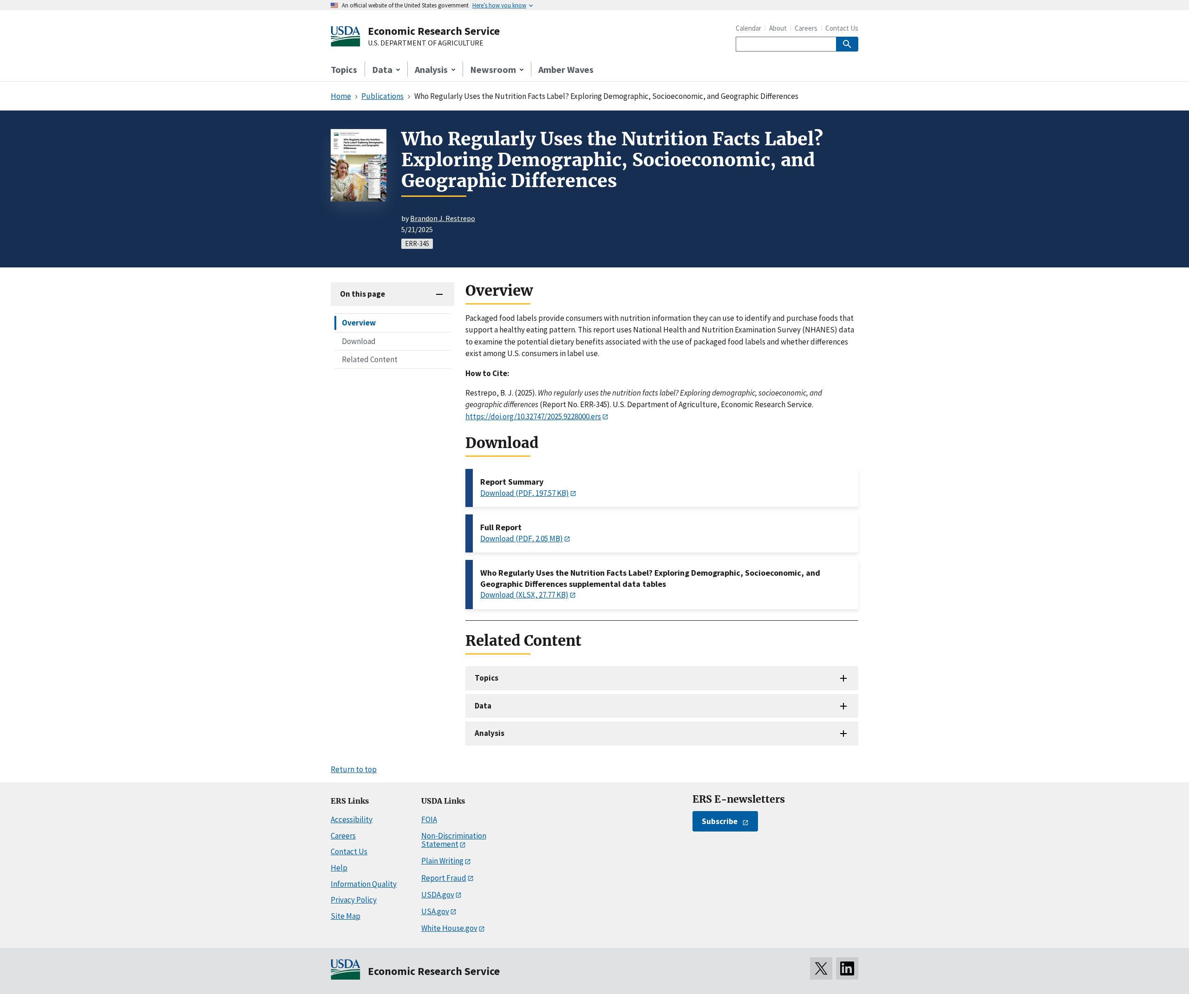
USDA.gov (437, 895)
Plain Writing (442, 861)
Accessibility (351, 819)
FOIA (429, 819)
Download (359, 341)
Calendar (748, 28)
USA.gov (435, 911)
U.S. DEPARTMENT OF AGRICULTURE (425, 43)
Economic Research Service (434, 31)
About (778, 28)
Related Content (370, 359)
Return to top (354, 769)
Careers (806, 28)
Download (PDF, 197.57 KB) (524, 493)
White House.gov (449, 928)
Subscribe (720, 821)
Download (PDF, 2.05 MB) (521, 538)
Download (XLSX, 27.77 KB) (524, 595)
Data (483, 706)
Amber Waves (566, 69)
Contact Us (841, 28)
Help (339, 868)
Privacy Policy (354, 900)
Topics (344, 69)
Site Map (345, 916)
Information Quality (364, 884)
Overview (359, 323)
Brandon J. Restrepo (442, 218)
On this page (362, 294)
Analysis (489, 733)
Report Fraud (443, 878)
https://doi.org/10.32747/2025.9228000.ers (533, 416)
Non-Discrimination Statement (453, 840)
